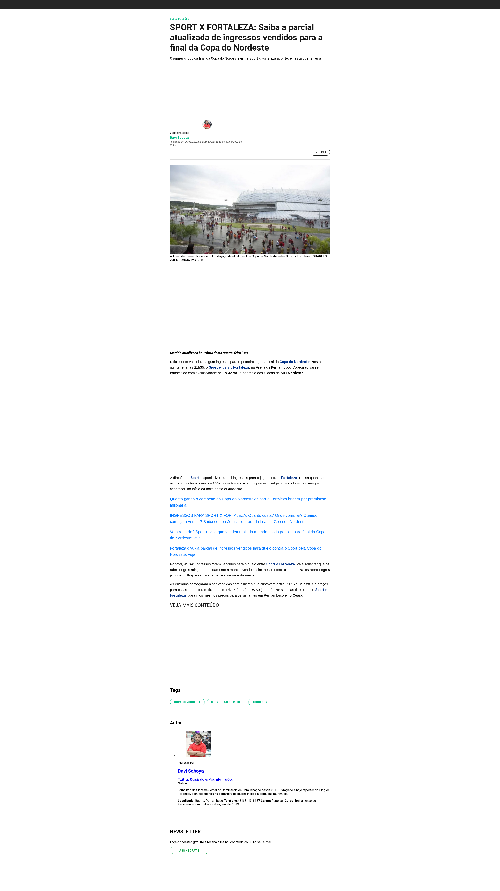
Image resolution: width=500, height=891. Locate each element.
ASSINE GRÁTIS (189, 850)
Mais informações (220, 779)
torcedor (259, 702)
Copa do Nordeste (187, 702)
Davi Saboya (179, 137)
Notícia (320, 152)
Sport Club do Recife (226, 702)
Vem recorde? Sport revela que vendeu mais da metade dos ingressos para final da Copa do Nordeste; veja (247, 535)
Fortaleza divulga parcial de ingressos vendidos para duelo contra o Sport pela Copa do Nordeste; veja (245, 551)
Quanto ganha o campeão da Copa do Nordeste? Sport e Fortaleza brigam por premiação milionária (248, 502)
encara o (229, 367)
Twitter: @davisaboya (193, 779)
